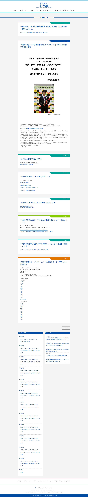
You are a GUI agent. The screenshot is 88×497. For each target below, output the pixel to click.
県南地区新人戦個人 (24, 182)
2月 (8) (25, 341)
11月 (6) (25, 449)
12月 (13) (22, 359)
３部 (21, 289)
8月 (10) (36, 461)
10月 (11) (29, 404)
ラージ (51, 10)
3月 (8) (35, 452)
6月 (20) (28, 339)
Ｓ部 (21, 284)
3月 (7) (35, 395)
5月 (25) (28, 350)
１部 (21, 286)
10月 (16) (29, 348)
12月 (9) (21, 427)
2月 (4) (39, 429)
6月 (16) (25, 361)
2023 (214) (21, 368)
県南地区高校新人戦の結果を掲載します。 (36, 177)
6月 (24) (25, 350)
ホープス (39, 10)
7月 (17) (21, 452)
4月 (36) (32, 350)
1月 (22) (21, 352)
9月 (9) (32, 461)
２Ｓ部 (21, 283)
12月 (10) (22, 370)
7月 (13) (21, 395)
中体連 (34, 481)
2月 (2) (39, 350)
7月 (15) (21, 429)
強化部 (56, 481)
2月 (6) (39, 384)
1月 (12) (28, 341)
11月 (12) (26, 370)
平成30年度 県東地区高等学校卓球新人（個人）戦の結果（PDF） (34, 249)
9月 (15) (33, 438)
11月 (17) (26, 393)
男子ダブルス (23, 299)
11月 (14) (25, 427)
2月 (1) (38, 395)
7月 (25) (21, 350)
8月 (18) (36, 370)
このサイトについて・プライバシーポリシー (44, 487)
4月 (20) (32, 440)
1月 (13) (21, 364)
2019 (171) (21, 413)
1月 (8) (21, 454)
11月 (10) (25, 438)
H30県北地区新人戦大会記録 (31, 159)
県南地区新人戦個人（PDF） (26, 206)
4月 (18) (32, 418)
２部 (21, 288)
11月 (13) (26, 348)
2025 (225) (21, 345)
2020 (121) (21, 402)
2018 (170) (21, 424)
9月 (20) (33, 348)
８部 (21, 297)
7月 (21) (21, 384)
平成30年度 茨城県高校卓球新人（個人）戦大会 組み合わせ (34, 32)
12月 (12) (22, 348)
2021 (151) (21, 390)
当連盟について (72, 10)
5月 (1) (21, 472)
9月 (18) (33, 359)
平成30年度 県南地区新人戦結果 (27, 190)
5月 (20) (28, 384)
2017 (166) (21, 435)
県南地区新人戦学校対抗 (25, 185)
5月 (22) (28, 429)
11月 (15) (25, 404)
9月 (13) (33, 370)
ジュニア (27, 10)
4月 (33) (32, 373)
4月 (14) (32, 429)
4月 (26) (35, 339)
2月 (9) (39, 418)
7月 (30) (25, 339)
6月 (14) (25, 418)
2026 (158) (21, 336)
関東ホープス (58, 10)
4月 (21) (32, 395)
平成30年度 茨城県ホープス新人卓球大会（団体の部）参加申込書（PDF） (36, 231)
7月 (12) (21, 463)
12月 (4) (21, 404)
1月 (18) (21, 431)
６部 (21, 294)
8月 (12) (36, 393)
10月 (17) (29, 370)
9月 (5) (33, 393)
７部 (21, 295)
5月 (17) (28, 463)
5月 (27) (28, 373)
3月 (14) (35, 350)
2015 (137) (21, 458)
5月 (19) (28, 418)
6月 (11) (25, 440)
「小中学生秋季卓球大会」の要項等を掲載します (56, 355)
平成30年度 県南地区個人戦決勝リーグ (29, 187)
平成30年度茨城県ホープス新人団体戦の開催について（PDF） (34, 230)
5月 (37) (32, 339)
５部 (21, 292)
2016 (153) (21, 447)
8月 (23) (36, 404)
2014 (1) (21, 469)
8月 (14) (21, 339)
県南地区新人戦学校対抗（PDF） (27, 207)
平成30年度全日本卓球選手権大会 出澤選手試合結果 (31, 128)
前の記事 (66, 328)
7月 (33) (21, 373)
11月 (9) (25, 359)
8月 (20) (36, 359)
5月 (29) (28, 361)
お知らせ (15, 10)
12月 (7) (21, 438)
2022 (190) (21, 379)
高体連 (30, 481)
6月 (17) (25, 384)
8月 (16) (36, 348)
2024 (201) (21, 356)
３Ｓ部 (21, 281)
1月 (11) (21, 386)
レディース (45, 10)
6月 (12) (25, 463)
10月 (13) (29, 359)
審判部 (64, 10)
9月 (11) (33, 404)
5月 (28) (28, 440)
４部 (21, 291)
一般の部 (21, 10)
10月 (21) (29, 438)
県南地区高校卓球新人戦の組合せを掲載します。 (38, 202)
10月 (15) (29, 393)
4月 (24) (32, 384)
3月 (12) (35, 440)
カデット (33, 10)
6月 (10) (25, 429)
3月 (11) (21, 341)
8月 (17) (36, 427)
